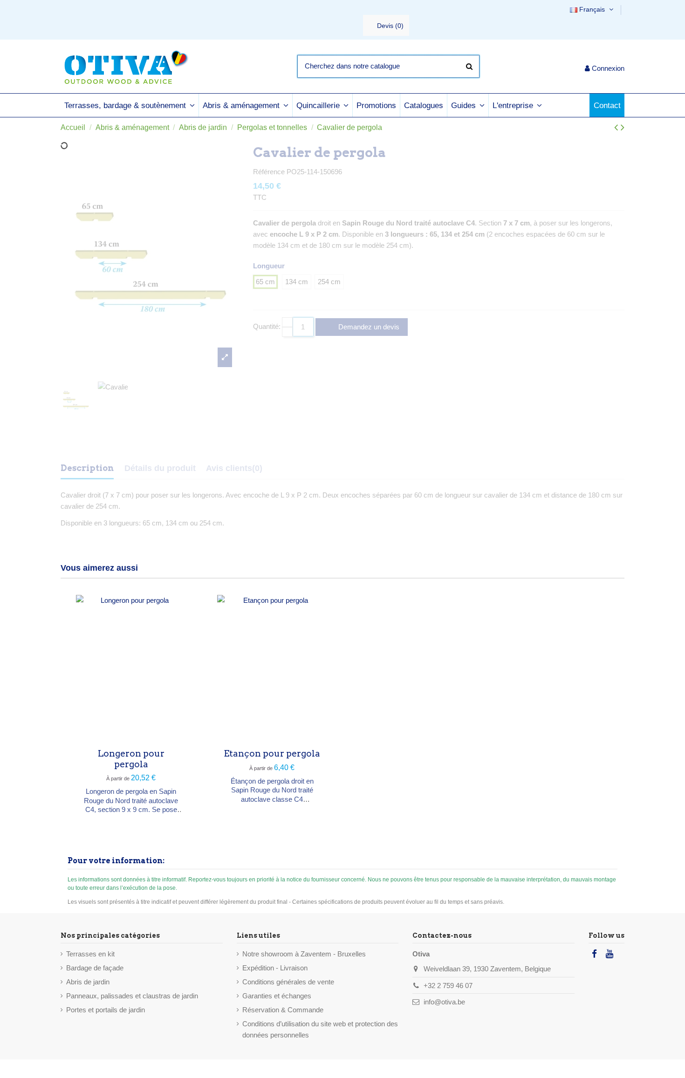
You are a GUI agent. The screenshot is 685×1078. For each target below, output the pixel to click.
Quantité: (267, 326)
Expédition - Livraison (275, 968)
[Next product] (622, 127)
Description (87, 468)
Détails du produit (160, 468)
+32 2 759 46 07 (448, 985)
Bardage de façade (94, 968)
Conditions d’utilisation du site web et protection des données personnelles (320, 1029)
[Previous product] (617, 127)
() (390, 25)
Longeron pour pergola (131, 759)
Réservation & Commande (282, 1010)
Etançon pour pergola (272, 753)
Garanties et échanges (276, 996)
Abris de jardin (88, 982)
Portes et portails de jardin (105, 1010)
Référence (269, 172)
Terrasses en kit (90, 954)
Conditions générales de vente (288, 982)
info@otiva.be (444, 1002)
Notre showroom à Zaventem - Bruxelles (304, 954)
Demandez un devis (367, 327)
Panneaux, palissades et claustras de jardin (132, 996)
